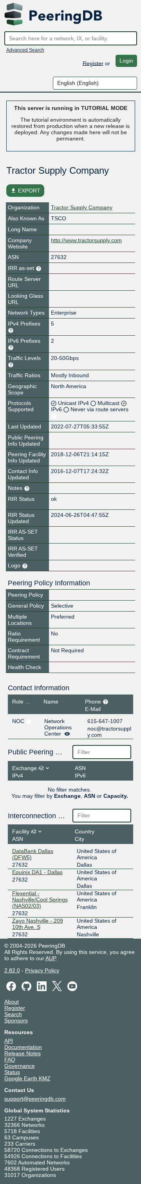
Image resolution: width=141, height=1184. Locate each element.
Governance (19, 1066)
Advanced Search (25, 50)
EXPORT (25, 190)
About (11, 1002)
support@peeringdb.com (35, 1099)
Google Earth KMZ (27, 1078)
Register (93, 63)
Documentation (23, 1047)
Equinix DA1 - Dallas (37, 872)
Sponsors (16, 1020)
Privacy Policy (42, 970)
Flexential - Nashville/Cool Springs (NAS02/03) (40, 899)
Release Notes (22, 1053)
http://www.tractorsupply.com (86, 240)
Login (126, 61)
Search (13, 1014)
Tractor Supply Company (81, 207)
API (8, 1041)
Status (12, 1072)
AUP (50, 958)
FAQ (9, 1059)
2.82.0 (12, 970)
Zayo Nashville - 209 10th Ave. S (37, 924)
